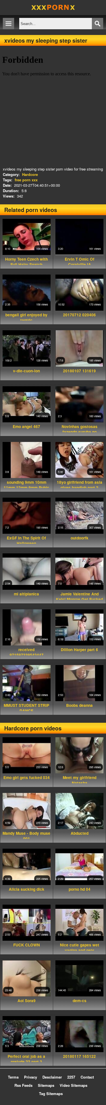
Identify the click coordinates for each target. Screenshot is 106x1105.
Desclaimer (52, 1077)
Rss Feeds (23, 1085)
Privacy (30, 1077)
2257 (71, 1077)
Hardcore (30, 174)
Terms (13, 1077)
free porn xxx (26, 179)
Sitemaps (46, 1085)
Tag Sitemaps (51, 1093)
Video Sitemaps (73, 1085)
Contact (87, 1077)
